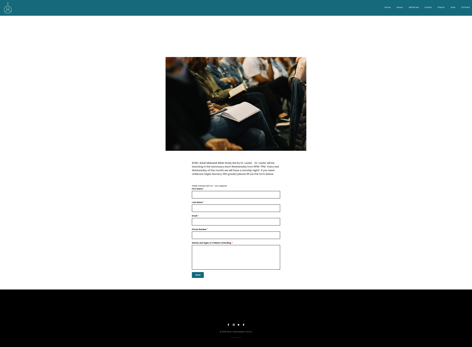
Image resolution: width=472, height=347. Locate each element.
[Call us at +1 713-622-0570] (218, 303)
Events (428, 7)
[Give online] (289, 303)
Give (453, 7)
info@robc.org (183, 317)
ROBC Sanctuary (205, 49)
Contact (465, 7)
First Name (198, 188)
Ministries (414, 7)
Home (387, 7)
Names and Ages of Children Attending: (212, 242)
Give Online (289, 317)
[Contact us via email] (183, 303)
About (400, 7)
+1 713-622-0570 (218, 317)
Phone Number (200, 229)
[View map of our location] (253, 303)
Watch (441, 7)
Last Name (198, 202)
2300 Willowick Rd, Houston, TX (254, 317)
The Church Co (236, 338)
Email (195, 215)
